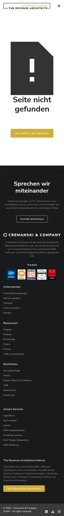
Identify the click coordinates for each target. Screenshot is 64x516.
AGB (5, 385)
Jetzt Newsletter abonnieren (24, 488)
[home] (26, 6)
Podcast (7, 334)
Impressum (9, 395)
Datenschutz (9, 390)
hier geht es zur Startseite (32, 133)
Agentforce (9, 415)
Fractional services (12, 435)
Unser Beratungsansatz (15, 293)
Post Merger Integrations (16, 440)
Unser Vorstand (11, 308)
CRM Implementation (14, 430)
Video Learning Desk (13, 354)
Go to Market (10, 420)
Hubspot (7, 303)
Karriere (7, 312)
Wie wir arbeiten (11, 298)
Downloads (9, 339)
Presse (6, 375)
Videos (6, 344)
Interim (7, 425)
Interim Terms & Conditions (17, 380)
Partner (7, 349)
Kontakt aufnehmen (32, 219)
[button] (59, 6)
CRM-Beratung (11, 445)
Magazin (7, 329)
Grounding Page (11, 370)
